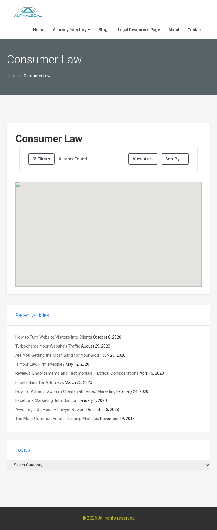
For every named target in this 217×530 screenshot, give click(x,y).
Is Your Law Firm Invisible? (40, 364)
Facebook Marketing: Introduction (46, 400)
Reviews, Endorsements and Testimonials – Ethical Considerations (77, 373)
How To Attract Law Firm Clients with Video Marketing (65, 391)
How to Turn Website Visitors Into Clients (53, 337)
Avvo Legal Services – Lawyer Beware (50, 409)
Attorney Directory (70, 29)
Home (38, 29)
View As (141, 158)
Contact (195, 29)
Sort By (172, 158)
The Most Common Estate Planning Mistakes (57, 418)
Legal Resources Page (139, 29)
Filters (44, 158)
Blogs (104, 29)
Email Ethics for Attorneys (39, 382)
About (173, 29)
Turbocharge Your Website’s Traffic (47, 346)
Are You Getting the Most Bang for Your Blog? (58, 355)
